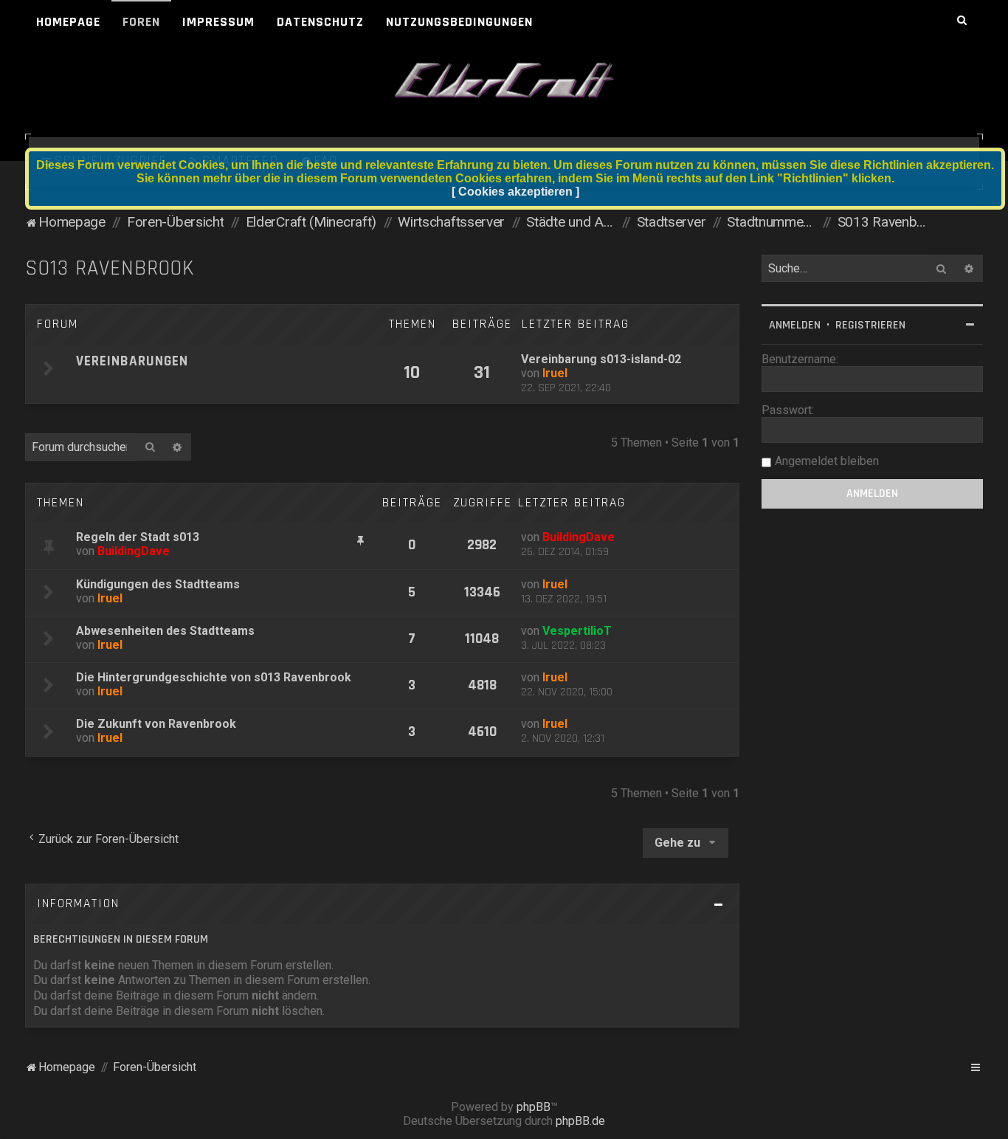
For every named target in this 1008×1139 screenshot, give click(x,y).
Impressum (218, 21)
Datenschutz (320, 21)
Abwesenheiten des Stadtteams (165, 631)
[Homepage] (504, 81)
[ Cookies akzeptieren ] (515, 191)
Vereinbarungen (132, 361)
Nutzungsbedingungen (459, 21)
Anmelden (795, 325)
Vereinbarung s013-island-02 (601, 359)
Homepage (68, 21)
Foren (141, 21)
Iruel (554, 373)
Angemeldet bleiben (827, 461)
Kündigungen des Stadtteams (158, 584)
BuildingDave (133, 551)
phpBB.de (580, 1121)
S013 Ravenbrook (110, 268)
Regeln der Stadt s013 (137, 537)
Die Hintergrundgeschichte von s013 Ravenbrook (213, 677)
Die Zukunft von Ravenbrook (156, 724)
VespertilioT (577, 631)
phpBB (533, 1107)
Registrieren (870, 325)
